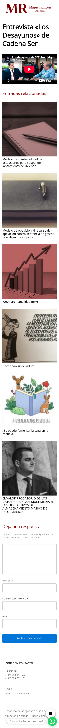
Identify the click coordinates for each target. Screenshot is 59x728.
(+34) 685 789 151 (15, 678)
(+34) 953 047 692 (15, 674)
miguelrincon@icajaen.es (18, 693)
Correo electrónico (15, 598)
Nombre (7, 580)
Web (4, 616)
